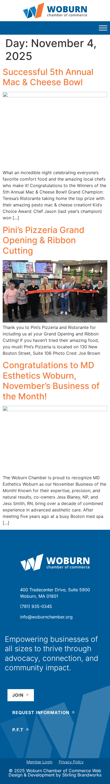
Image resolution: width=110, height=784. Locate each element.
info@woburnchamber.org (46, 617)
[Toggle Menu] (103, 27)
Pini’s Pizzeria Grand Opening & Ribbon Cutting (43, 240)
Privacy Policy (71, 762)
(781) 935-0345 (36, 606)
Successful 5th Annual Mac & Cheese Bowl (48, 77)
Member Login (39, 762)
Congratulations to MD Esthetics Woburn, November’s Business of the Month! (51, 380)
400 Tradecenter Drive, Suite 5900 (55, 589)
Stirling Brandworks (81, 775)
